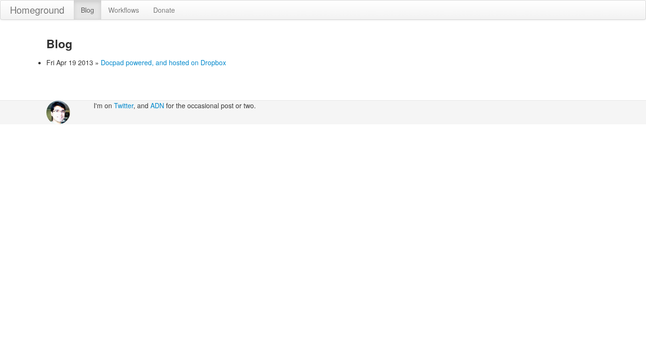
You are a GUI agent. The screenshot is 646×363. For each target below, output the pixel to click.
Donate (164, 10)
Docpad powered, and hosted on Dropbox (163, 62)
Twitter (123, 105)
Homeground (37, 10)
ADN (157, 105)
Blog (87, 10)
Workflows (123, 10)
